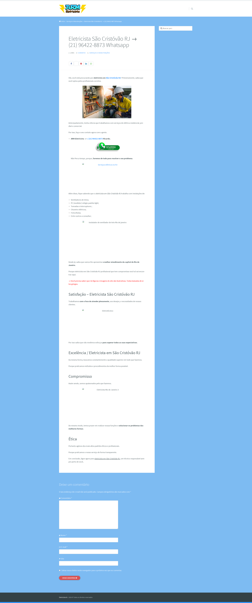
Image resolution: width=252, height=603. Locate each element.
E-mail (64, 547)
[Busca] (190, 6)
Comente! (82, 53)
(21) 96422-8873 (95, 138)
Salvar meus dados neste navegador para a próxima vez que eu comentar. (92, 570)
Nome (64, 535)
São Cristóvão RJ (113, 78)
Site (62, 558)
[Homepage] (73, 8)
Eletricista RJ (63, 597)
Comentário (66, 498)
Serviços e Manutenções (99, 53)
